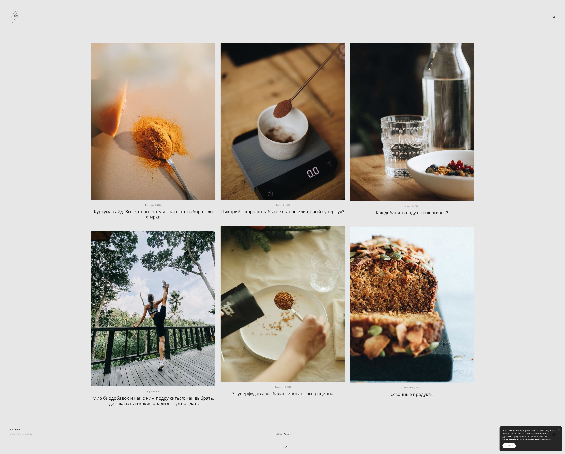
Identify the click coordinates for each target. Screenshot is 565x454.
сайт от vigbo (282, 447)
